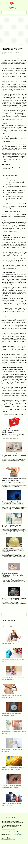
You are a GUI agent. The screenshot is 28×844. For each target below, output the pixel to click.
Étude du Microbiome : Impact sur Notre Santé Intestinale (14, 479)
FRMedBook (12, 7)
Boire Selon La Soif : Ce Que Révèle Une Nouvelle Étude (11, 526)
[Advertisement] (14, 30)
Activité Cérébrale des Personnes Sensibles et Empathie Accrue (14, 599)
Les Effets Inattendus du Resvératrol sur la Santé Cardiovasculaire (10, 430)
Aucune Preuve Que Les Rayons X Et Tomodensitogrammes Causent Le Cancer (14, 455)
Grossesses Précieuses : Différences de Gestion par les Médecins (13, 575)
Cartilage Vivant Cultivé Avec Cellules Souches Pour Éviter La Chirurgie (13, 550)
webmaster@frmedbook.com (8, 839)
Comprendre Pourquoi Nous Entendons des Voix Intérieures (13, 502)
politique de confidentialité (15, 834)
